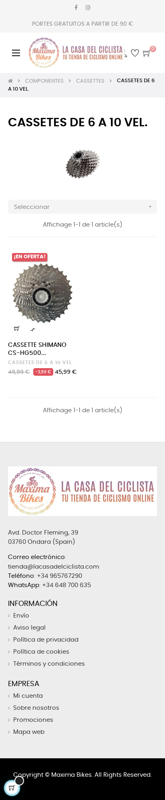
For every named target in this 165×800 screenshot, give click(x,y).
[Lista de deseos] (67, 260)
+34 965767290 (59, 576)
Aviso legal (29, 628)
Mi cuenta (28, 696)
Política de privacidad (45, 640)
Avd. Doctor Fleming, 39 (43, 533)
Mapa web (28, 732)
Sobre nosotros (36, 708)
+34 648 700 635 (66, 585)
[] (17, 328)
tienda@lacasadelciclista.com (53, 567)
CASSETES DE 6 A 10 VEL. (41, 362)
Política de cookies (41, 652)
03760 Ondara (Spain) (41, 542)
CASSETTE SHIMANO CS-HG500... (37, 349)
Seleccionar (83, 206)
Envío (21, 616)
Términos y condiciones (49, 664)
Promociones (33, 720)
